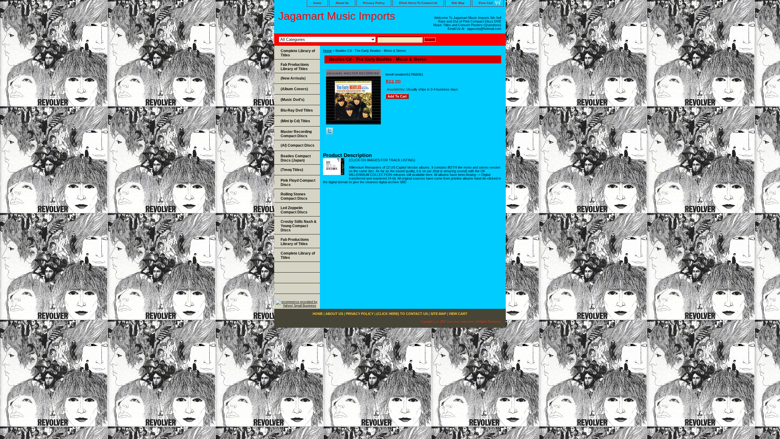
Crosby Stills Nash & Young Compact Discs (299, 226)
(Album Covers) (294, 89)
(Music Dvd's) (292, 100)
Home (327, 50)
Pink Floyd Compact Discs (298, 182)
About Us (342, 3)
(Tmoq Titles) (292, 170)
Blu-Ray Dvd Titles (297, 110)
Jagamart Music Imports (336, 16)
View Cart (485, 3)
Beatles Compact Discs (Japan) (296, 158)
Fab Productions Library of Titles (295, 66)
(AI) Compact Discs (297, 145)
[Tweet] (329, 133)
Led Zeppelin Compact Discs (294, 210)
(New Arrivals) (293, 78)
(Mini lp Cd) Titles (295, 121)
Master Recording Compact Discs (296, 134)
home (317, 3)
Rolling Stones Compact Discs (294, 196)
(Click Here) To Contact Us (418, 3)
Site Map (458, 3)
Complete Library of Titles (298, 53)
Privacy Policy (374, 3)
